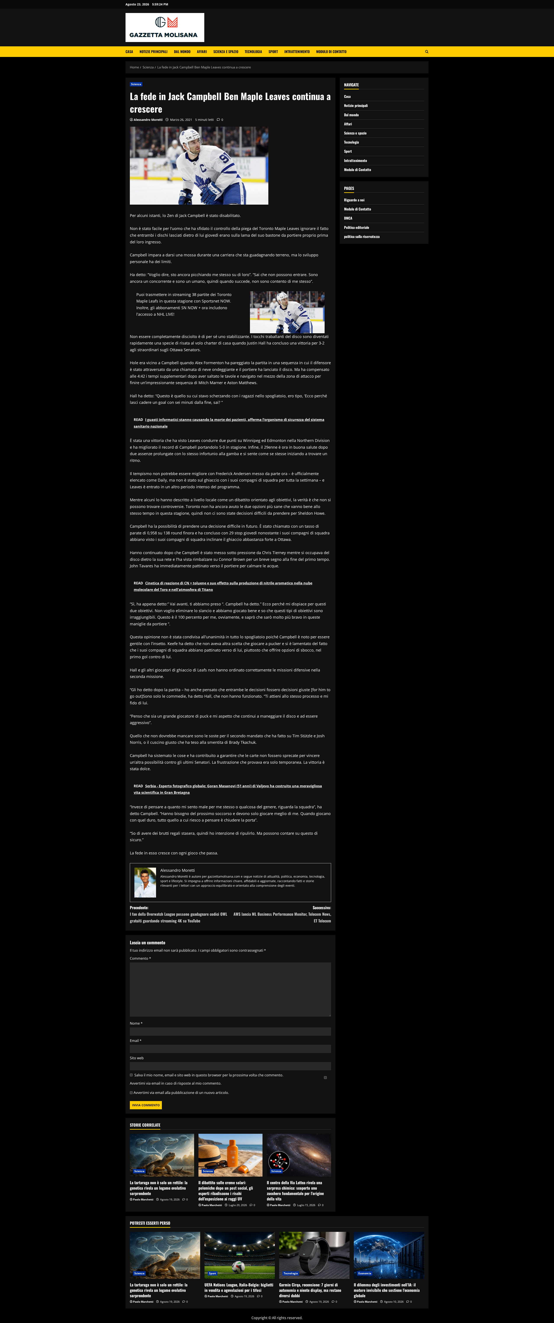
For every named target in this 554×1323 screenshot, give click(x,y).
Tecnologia (253, 51)
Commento (140, 958)
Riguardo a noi (354, 199)
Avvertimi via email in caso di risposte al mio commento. (175, 1083)
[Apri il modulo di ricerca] (426, 51)
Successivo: (282, 914)
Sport (273, 51)
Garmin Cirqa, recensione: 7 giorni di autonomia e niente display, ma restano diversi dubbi (310, 1290)
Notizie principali (153, 51)
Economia (364, 1273)
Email (136, 1040)
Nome (136, 1023)
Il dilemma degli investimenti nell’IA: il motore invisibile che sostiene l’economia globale (387, 1290)
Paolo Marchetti (143, 1199)
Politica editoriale (356, 227)
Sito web (137, 1058)
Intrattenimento (297, 51)
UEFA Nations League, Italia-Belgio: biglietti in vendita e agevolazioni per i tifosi (239, 1287)
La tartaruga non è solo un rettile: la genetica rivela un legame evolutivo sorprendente (158, 1188)
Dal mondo (182, 51)
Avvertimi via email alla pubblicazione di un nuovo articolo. (181, 1092)
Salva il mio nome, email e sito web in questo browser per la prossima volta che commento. (208, 1075)
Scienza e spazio (225, 51)
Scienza (136, 84)
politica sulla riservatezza (362, 236)
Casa (129, 51)
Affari (202, 51)
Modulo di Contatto (331, 51)
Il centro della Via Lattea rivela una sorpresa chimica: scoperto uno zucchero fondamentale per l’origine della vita (295, 1191)
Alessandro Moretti (148, 120)
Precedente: (178, 914)
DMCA (348, 218)
